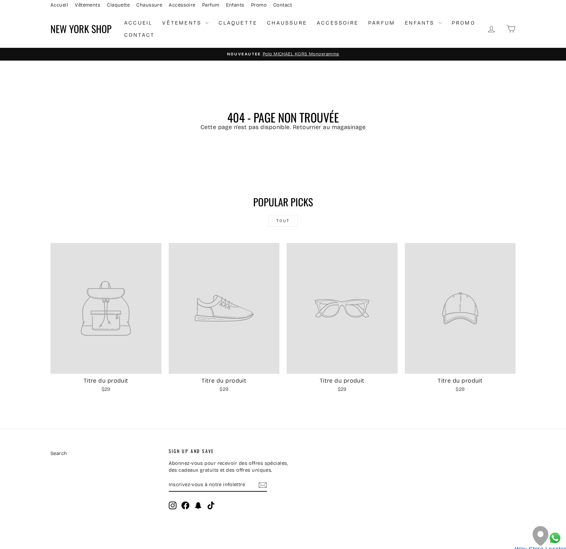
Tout (283, 220)
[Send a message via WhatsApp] (555, 538)
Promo (259, 5)
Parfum (210, 5)
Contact (282, 5)
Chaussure (149, 5)
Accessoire (182, 5)
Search (58, 453)
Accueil (59, 5)
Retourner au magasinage (329, 127)
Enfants (235, 5)
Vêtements (87, 5)
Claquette (118, 5)
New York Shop (80, 28)
